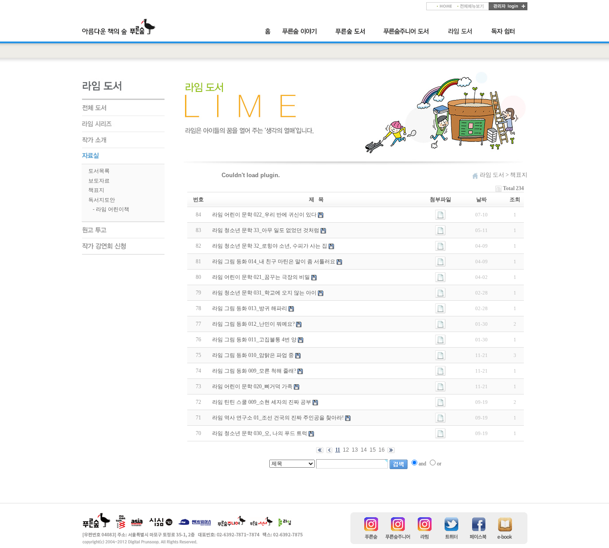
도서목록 (99, 171)
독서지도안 (101, 200)
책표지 (96, 190)
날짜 (481, 199)
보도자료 (99, 181)
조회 (515, 199)
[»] (302, 31)
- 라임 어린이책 (111, 209)
